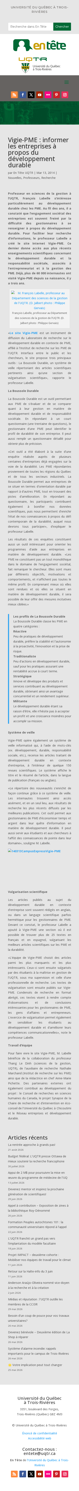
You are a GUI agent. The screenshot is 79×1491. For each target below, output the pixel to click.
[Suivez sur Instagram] (65, 94)
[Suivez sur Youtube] (39, 94)
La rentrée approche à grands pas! (31, 1145)
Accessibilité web (39, 1438)
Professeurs (31, 178)
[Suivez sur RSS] (14, 94)
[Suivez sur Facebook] (22, 94)
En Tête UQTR (23, 173)
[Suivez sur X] (31, 94)
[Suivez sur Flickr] (48, 94)
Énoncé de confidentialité (39, 1433)
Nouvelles (14, 178)
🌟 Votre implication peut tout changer (35, 1365)
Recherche (48, 178)
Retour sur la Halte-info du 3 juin (30, 1271)
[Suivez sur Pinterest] (56, 94)
